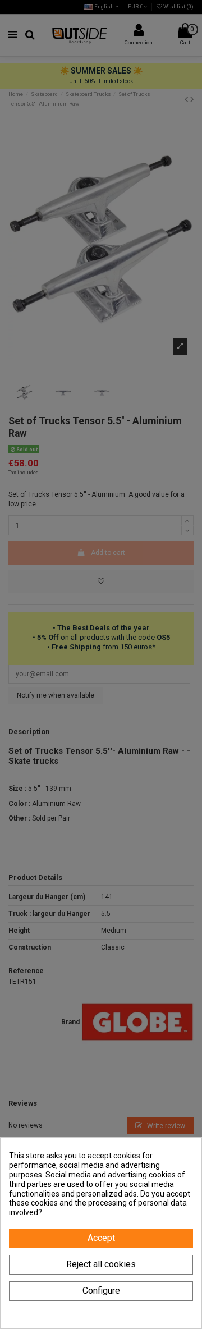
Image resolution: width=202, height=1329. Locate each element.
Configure (101, 1290)
